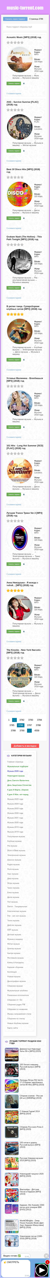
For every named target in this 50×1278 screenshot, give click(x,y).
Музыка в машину (15, 939)
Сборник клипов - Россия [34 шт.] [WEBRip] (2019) (31, 1097)
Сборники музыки (15, 985)
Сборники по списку (16, 1018)
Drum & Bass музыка (16, 850)
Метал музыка (13, 943)
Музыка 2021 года (15, 817)
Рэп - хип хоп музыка (16, 915)
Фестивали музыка (15, 957)
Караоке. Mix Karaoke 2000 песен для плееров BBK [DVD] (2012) (32, 1207)
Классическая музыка (16, 911)
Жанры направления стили (19, 1013)
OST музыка (12, 929)
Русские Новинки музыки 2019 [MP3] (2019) (31, 1159)
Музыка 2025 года (15, 799)
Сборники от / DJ (14, 999)
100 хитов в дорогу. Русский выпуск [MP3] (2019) (30, 1144)
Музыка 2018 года (15, 831)
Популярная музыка (16, 836)
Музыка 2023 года (15, 808)
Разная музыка (13, 976)
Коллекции (12, 971)
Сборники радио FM (16, 1004)
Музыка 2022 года (15, 813)
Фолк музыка (13, 869)
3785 (11, 725)
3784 (39, 720)
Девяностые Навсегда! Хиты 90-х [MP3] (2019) (30, 1050)
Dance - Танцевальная (17, 906)
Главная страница (15, 761)
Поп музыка (12, 901)
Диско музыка (13, 897)
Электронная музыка (16, 855)
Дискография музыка (16, 981)
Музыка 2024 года (15, 803)
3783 (30, 720)
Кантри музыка (13, 953)
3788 (38, 725)
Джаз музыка (12, 878)
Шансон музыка (14, 859)
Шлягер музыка (14, 948)
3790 (22, 730)
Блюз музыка (13, 892)
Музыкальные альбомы (17, 990)
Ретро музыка (13, 883)
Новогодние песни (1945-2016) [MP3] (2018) (31, 1237)
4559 (36, 730)
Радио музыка (13, 864)
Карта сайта (12, 1027)
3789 (13, 730)
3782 (21, 720)
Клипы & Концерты (15, 962)
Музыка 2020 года (15, 822)
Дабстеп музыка (14, 925)
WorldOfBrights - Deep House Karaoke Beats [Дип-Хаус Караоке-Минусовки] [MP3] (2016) (32, 1224)
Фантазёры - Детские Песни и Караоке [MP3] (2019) (30, 1191)
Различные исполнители (18, 995)
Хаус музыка (12, 873)
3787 (29, 725)
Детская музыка (14, 934)
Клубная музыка (14, 841)
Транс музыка (13, 887)
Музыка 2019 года (15, 827)
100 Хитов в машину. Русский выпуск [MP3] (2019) (30, 1066)
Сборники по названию (17, 1009)
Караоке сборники (15, 967)
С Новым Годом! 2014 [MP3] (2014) (30, 1112)
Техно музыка (13, 920)
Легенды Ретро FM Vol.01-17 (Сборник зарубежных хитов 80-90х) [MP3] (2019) (32, 1082)
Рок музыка (12, 845)
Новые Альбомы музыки (17, 1023)
